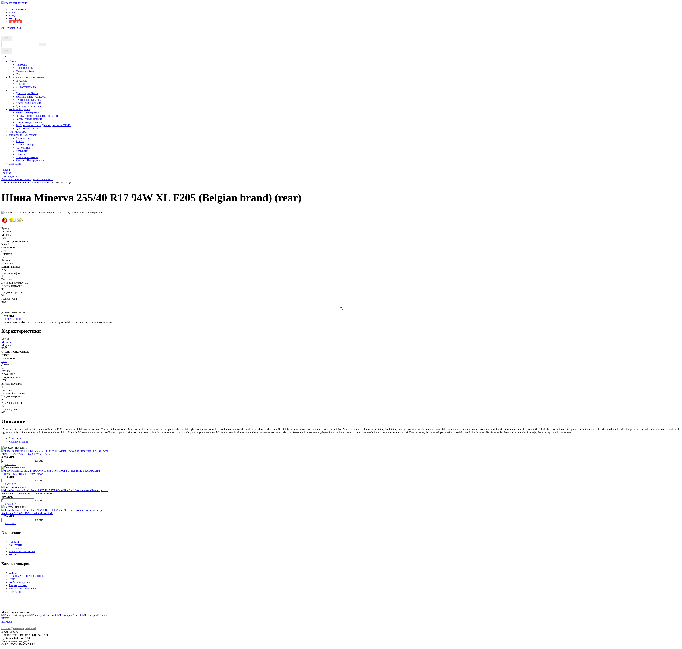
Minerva (6, 231)
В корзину (10, 464)
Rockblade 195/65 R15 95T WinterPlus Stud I (27, 493)
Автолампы (23, 147)
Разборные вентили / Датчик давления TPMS (43, 125)
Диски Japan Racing (27, 93)
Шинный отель (18, 8)
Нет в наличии (13, 319)
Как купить (15, 544)
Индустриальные (26, 86)
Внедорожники (25, 67)
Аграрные (22, 83)
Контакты (14, 18)
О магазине (15, 548)
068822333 (7, 31)
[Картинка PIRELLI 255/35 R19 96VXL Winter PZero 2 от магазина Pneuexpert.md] (55, 450)
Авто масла (22, 138)
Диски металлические (29, 106)
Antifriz (20, 141)
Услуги (13, 12)
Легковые (21, 64)
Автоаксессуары (26, 144)
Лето (4, 250)
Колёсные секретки (27, 112)
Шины (13, 61)
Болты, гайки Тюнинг (29, 118)
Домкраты (22, 150)
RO (6, 38)
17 (2, 257)
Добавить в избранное (14, 312)
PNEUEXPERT (6, 620)
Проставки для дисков (29, 122)
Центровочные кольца (29, 128)
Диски (12, 90)
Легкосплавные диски (29, 99)
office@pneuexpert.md (18, 628)
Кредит (13, 15)
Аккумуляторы (18, 131)
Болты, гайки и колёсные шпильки (37, 115)
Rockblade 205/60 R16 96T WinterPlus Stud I (27, 513)
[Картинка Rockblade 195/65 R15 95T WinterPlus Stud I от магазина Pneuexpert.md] (54, 490)
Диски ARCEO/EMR (28, 102)
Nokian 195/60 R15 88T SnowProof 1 (23, 473)
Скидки (15, 21)
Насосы (20, 154)
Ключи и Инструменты (30, 160)
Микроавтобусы (25, 70)
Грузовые (21, 80)
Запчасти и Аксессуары (23, 134)
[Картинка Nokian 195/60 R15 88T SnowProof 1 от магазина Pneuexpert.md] (50, 470)
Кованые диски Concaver (31, 96)
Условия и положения (22, 551)
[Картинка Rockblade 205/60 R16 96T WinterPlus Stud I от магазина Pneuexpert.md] (54, 510)
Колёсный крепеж (19, 109)
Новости (14, 541)
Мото (19, 74)
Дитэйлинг (15, 163)
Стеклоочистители (27, 157)
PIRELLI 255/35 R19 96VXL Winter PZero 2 (27, 454)
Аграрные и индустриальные (26, 77)
